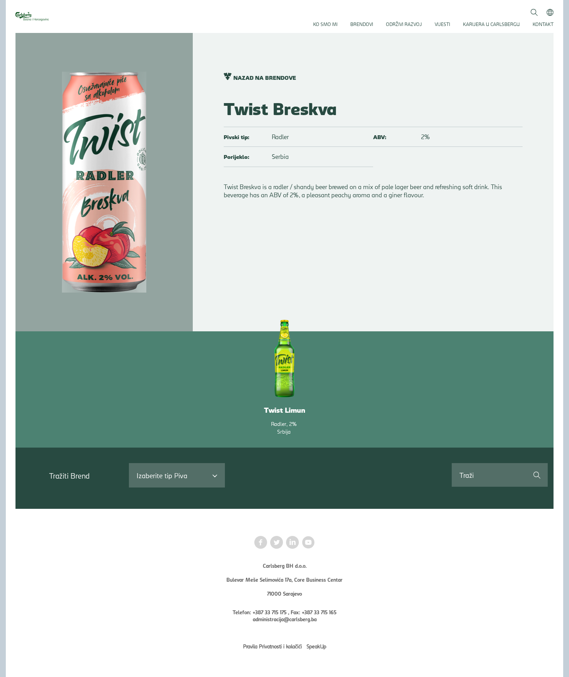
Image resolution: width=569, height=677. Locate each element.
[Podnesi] (536, 474)
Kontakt (543, 24)
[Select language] (550, 12)
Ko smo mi (325, 24)
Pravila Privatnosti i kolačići (272, 646)
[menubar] (177, 475)
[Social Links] (261, 543)
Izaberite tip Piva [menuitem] (162, 475)
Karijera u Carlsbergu (491, 24)
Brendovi (361, 24)
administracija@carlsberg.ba (285, 618)
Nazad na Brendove (264, 77)
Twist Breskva (280, 108)
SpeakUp (316, 646)
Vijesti (442, 24)
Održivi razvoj (404, 24)
